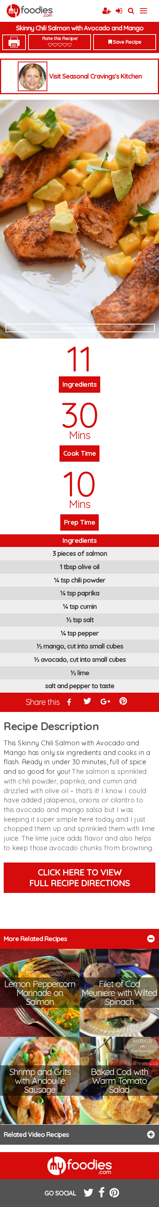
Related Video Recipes (36, 1134)
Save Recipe (126, 42)
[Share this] (69, 702)
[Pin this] (124, 702)
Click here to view (79, 877)
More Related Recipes (35, 938)
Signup (106, 11)
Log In (119, 11)
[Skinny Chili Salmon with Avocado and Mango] (79, 219)
